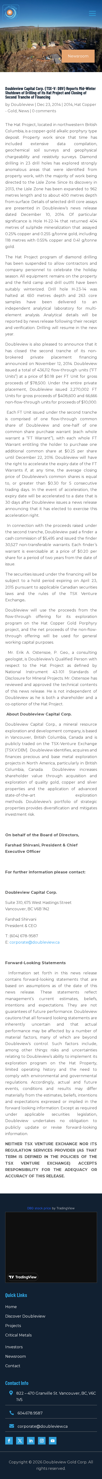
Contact (12, 1366)
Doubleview (22, 104)
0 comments (44, 111)
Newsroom (15, 1356)
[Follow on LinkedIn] (31, 1440)
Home (11, 1307)
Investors (14, 1347)
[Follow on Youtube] (52, 1440)
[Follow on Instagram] (42, 1440)
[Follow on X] (20, 1440)
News (24, 111)
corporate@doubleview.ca (34, 942)
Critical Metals (18, 1335)
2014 (68, 104)
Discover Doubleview (25, 1316)
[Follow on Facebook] (9, 1440)
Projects (13, 1325)
